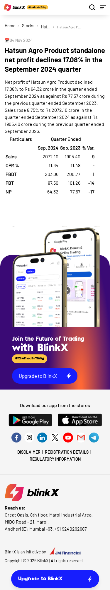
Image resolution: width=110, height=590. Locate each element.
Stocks (28, 25)
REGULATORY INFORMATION (55, 459)
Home (10, 25)
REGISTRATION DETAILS (67, 452)
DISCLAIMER (28, 452)
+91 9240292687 (71, 528)
